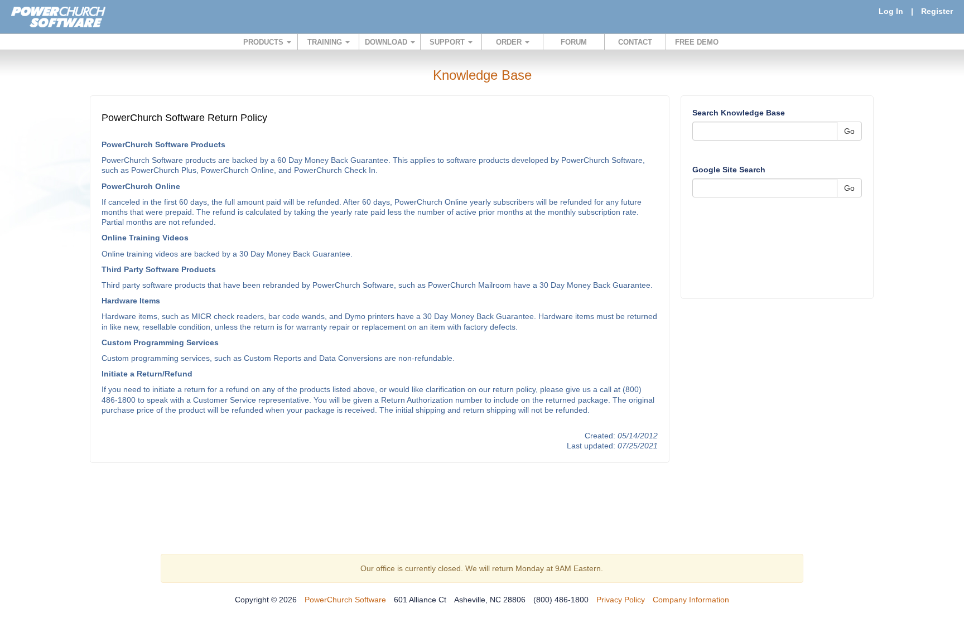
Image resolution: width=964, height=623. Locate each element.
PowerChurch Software (345, 599)
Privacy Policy (620, 599)
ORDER (510, 42)
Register (937, 11)
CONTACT (635, 42)
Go (849, 131)
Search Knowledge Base (738, 112)
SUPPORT (448, 42)
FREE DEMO (697, 42)
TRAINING (325, 42)
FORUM (574, 42)
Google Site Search (728, 169)
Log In (891, 11)
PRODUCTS (264, 42)
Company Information (691, 599)
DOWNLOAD (387, 42)
